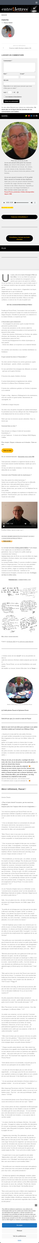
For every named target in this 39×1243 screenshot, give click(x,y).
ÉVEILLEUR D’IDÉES (21, 547)
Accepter (19, 1225)
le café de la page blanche (25, 641)
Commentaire (8, 60)
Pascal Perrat (8, 22)
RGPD (19, 1240)
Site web (6, 80)
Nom (5, 74)
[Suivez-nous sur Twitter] (26, 116)
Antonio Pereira (6, 797)
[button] (36, 1205)
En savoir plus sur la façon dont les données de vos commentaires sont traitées (19, 109)
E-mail (22, 74)
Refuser (19, 1230)
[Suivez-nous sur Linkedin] (31, 116)
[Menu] (36, 2)
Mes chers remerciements (10, 636)
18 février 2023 (11, 641)
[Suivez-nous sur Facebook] (37, 116)
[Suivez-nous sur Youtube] (29, 116)
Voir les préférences (19, 1236)
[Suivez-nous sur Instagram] (34, 116)
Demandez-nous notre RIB (26, 456)
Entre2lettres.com (27, 664)
